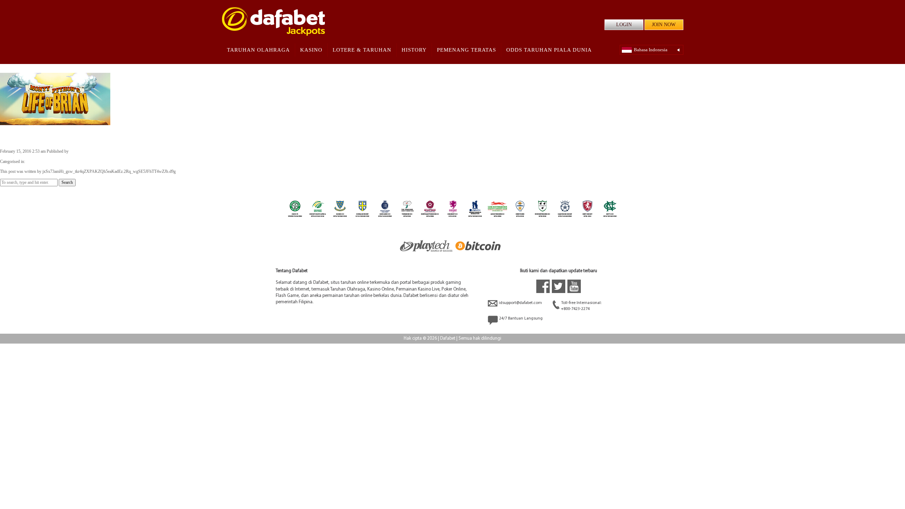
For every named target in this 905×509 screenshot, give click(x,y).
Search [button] (67, 182)
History (414, 50)
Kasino (311, 50)
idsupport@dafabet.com (520, 303)
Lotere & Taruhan (362, 50)
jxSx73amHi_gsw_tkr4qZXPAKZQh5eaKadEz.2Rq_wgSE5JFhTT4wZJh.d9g (136, 151)
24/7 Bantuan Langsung (521, 318)
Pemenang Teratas (466, 50)
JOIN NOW (664, 24)
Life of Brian (23, 136)
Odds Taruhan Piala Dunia (549, 50)
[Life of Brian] (55, 121)
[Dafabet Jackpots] (273, 21)
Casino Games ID (41, 161)
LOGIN (624, 24)
